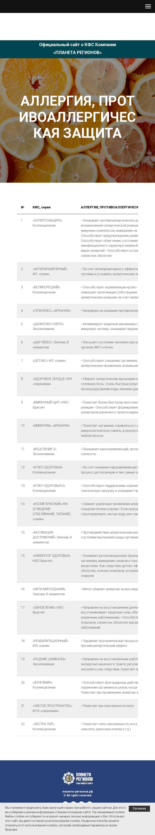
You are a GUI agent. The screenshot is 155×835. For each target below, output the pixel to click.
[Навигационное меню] (148, 6)
